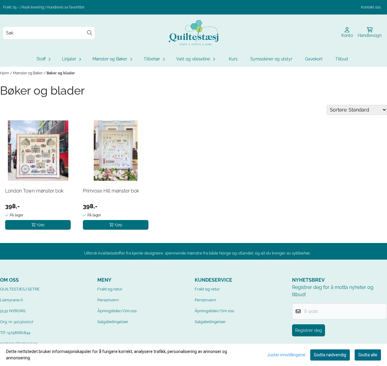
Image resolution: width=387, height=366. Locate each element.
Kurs (233, 59)
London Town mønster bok (34, 191)
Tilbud (341, 59)
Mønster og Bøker (28, 73)
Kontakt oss (371, 7)
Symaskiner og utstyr (271, 59)
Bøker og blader (61, 73)
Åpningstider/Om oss (117, 311)
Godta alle (367, 354)
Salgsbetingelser (112, 321)
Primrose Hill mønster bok (111, 191)
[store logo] (193, 33)
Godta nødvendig (330, 354)
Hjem (5, 73)
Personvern (108, 300)
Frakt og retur (109, 289)
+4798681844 (18, 332)
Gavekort (314, 59)
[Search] (89, 33)
